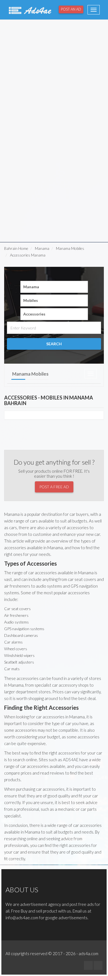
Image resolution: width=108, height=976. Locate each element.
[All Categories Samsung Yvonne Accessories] (54, 314)
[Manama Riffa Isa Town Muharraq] (54, 287)
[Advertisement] (54, 75)
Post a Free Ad (54, 486)
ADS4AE (70, 759)
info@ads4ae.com (22, 917)
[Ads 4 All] (29, 10)
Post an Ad (71, 9)
